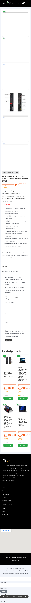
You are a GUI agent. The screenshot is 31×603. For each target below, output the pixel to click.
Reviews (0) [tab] (5, 266)
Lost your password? (5, 594)
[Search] (18, 3)
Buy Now (8, 398)
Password (3, 582)
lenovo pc (13, 193)
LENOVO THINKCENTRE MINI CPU (16, 198)
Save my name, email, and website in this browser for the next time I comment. (14, 333)
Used (16, 172)
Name (7, 314)
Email (7, 322)
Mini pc (10, 201)
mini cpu (4, 201)
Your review (10, 303)
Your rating (7, 297)
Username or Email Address (9, 576)
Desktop (6, 172)
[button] (3, 602)
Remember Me (5, 588)
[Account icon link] (27, 3)
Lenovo (11, 172)
